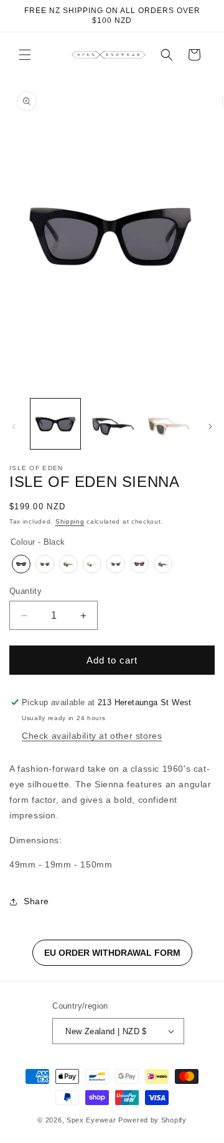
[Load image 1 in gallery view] (55, 423)
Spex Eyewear (91, 1120)
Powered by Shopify (152, 1120)
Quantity (25, 591)
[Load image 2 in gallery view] (111, 423)
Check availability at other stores (92, 736)
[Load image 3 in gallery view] (168, 423)
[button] (25, 54)
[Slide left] (13, 426)
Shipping (70, 521)
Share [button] (36, 901)
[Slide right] (210, 426)
